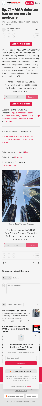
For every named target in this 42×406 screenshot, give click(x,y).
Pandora (22, 119)
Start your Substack (15, 396)
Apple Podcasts (19, 113)
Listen (37, 30)
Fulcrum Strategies (14, 28)
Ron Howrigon (16, 318)
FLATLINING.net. (9, 165)
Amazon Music (26, 116)
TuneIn (30, 119)
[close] (35, 335)
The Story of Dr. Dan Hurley (14, 311)
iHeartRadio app (12, 116)
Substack (10, 401)
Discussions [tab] (18, 305)
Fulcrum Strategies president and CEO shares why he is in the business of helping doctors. (16, 314)
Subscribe (29, 3)
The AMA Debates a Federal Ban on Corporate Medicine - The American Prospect (17, 139)
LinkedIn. (28, 152)
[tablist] (11, 278)
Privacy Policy (24, 380)
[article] (21, 315)
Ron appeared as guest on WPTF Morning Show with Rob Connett (15, 329)
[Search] (38, 305)
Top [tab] (4, 305)
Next (35, 263)
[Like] (4, 35)
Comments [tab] (7, 278)
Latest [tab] (10, 305)
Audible (9, 121)
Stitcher (14, 119)
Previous (8, 263)
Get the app (31, 396)
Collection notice (21, 391)
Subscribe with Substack (23, 371)
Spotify (30, 113)
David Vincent (20, 224)
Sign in (37, 3)
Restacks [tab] (16, 278)
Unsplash (30, 224)
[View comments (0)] (9, 35)
